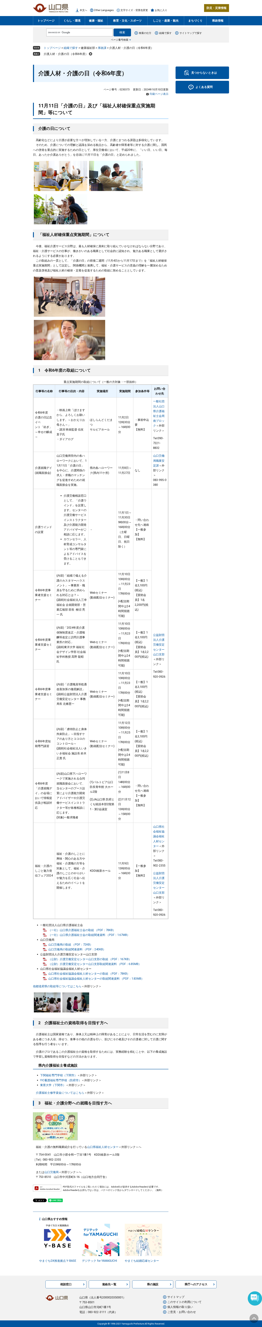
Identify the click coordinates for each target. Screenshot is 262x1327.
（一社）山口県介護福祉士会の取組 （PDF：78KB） (81, 930)
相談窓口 (66, 1284)
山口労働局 (51, 1172)
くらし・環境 (72, 20)
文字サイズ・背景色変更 (134, 10)
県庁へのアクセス (196, 1284)
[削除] (90, 53)
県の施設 (152, 1284)
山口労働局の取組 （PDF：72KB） (70, 944)
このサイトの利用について (184, 1302)
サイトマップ (175, 1297)
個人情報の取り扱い (180, 1307)
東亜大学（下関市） (53, 1085)
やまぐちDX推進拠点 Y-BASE (57, 1260)
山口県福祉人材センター (103, 1147)
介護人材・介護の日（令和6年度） (66, 54)
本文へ (83, 10)
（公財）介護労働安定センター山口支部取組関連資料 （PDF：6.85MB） (94, 964)
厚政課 (102, 48)
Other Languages (104, 10)
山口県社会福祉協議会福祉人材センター (159, 836)
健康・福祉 (96, 20)
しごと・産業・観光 (166, 20)
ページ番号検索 (119, 40)
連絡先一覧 (109, 1284)
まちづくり (195, 20)
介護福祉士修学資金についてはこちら (60, 1092)
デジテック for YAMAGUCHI (99, 1260)
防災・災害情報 (217, 8)
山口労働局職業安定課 (159, 460)
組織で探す (165, 33)
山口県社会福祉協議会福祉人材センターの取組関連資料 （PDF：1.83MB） (96, 978)
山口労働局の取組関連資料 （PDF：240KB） (77, 949)
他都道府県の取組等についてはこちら (57, 986)
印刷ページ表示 (159, 94)
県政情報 (218, 20)
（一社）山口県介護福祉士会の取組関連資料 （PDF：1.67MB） (89, 935)
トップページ (46, 20)
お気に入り (161, 10)
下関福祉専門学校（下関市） (58, 1075)
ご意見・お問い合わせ (181, 1312)
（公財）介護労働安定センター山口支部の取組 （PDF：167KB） (89, 959)
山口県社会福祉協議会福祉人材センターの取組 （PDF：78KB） (89, 973)
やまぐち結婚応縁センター (142, 1260)
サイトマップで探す (190, 33)
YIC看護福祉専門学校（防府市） (60, 1080)
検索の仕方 (145, 33)
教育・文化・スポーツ (127, 20)
